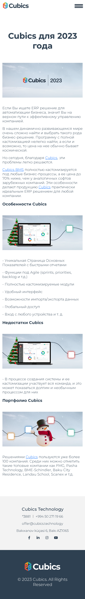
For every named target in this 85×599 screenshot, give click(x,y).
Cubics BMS (13, 170)
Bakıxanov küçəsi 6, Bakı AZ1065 (42, 531)
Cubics (51, 158)
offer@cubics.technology (42, 524)
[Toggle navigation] (79, 6)
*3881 (26, 516)
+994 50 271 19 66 (49, 516)
